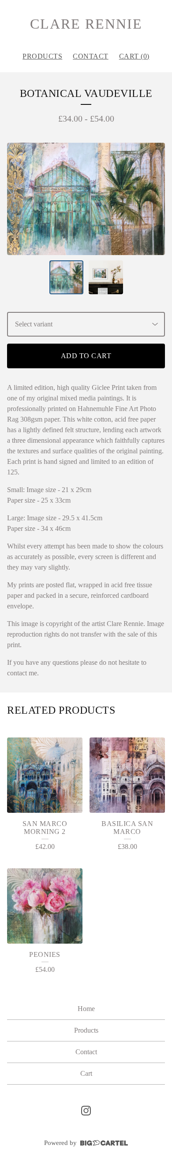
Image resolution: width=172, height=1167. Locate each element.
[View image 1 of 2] (66, 277)
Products (42, 56)
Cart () (134, 56)
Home (86, 1008)
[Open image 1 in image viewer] (86, 199)
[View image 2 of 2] (106, 277)
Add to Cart (86, 355)
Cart (86, 1073)
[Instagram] (86, 1110)
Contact (90, 56)
